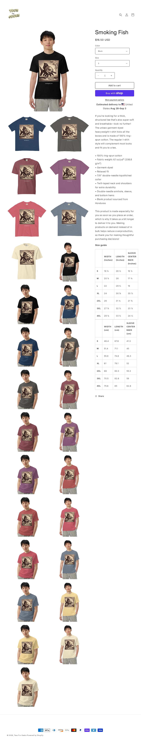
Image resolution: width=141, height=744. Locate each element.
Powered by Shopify (35, 735)
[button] (121, 15)
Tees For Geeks (20, 735)
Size (97, 58)
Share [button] (101, 396)
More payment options (114, 100)
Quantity (99, 70)
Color (97, 46)
